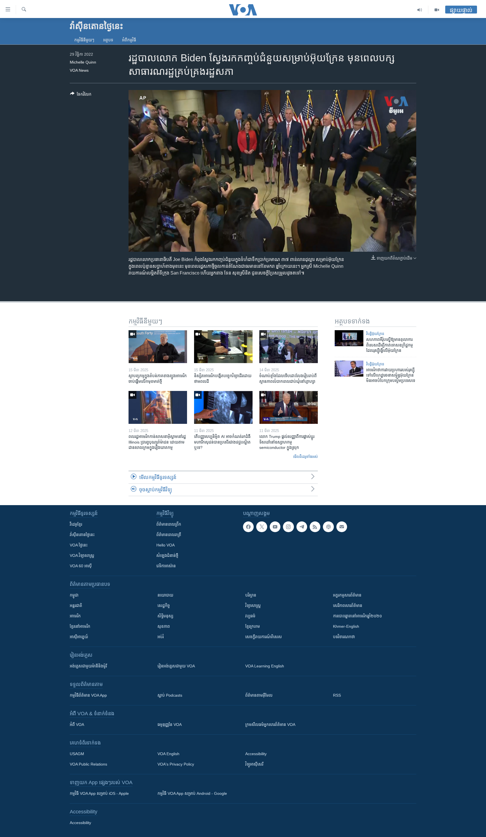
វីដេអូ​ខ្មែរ (76, 524)
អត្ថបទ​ (108, 40)
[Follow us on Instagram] (288, 526)
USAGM (77, 754)
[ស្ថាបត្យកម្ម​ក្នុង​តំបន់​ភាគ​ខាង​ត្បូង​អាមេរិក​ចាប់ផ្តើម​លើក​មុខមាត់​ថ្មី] (158, 346)
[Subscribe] (341, 526)
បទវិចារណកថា (344, 636)
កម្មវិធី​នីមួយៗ (84, 40)
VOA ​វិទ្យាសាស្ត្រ (82, 555)
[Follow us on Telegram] (301, 526)
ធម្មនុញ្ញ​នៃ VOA (170, 724)
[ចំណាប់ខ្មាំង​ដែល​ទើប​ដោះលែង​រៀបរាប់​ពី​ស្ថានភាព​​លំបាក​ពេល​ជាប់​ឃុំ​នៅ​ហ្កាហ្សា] (288, 346)
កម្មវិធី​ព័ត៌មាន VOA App (88, 695)
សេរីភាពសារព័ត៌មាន (347, 605)
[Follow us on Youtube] (275, 526)
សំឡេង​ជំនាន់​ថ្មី (167, 555)
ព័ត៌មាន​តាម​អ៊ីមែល (259, 695)
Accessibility (256, 754)
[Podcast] (328, 526)
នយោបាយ (165, 595)
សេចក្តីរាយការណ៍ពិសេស (263, 636)
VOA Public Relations (88, 764)
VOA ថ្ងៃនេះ (78, 545)
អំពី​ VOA (77, 724)
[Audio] (419, 10)
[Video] (436, 10)
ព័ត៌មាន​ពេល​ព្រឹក (168, 524)
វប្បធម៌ (250, 616)
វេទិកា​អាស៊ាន (166, 566)
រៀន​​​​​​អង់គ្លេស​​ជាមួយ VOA (176, 666)
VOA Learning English (264, 666)
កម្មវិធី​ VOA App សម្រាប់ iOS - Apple (99, 793)
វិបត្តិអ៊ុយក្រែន (375, 334)
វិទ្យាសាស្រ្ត (253, 605)
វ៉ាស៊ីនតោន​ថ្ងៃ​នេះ (82, 534)
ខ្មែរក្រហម (252, 626)
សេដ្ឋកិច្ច (164, 605)
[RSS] (315, 526)
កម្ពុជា (74, 595)
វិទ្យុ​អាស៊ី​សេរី (254, 764)
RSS (337, 695)
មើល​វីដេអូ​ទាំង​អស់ (305, 456)
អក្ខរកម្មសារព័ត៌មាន (347, 595)
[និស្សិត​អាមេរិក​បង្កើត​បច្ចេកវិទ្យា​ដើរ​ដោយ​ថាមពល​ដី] (223, 346)
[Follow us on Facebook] (248, 526)
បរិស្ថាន (250, 595)
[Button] (80, 95)
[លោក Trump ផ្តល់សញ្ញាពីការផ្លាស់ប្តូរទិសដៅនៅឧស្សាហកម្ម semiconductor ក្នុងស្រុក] (288, 407)
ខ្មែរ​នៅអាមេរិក (80, 626)
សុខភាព (164, 626)
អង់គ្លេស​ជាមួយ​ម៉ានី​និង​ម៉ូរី (88, 666)
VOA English (168, 754)
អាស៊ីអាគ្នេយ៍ (79, 636)
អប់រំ (161, 636)
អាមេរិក (75, 616)
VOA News (79, 70)
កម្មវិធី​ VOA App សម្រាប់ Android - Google (192, 793)
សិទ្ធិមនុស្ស (165, 616)
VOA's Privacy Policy (176, 764)
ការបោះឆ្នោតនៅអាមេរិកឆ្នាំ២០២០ (357, 616)
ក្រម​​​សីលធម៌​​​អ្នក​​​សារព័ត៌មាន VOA (270, 724)
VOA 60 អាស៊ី (81, 566)
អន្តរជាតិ (76, 605)
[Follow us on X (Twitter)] (261, 526)
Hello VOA (165, 545)
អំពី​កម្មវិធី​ (129, 40)
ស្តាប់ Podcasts (170, 695)
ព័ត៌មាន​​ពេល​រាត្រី (168, 534)
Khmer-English (346, 626)
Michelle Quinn (83, 62)
